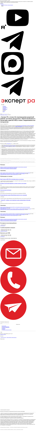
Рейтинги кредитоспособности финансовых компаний (8, 167)
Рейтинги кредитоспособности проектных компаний (8, 168)
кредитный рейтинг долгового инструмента (27, 125)
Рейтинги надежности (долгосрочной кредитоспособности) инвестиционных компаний (13, 219)
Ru (3, 104)
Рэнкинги (4, 108)
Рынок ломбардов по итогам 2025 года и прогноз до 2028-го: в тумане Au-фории (12, 173)
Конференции (5, 109)
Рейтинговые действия (3, 114)
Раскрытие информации (5, 327)
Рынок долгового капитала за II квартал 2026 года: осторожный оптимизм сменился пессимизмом (15, 172)
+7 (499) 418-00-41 (9, 337)
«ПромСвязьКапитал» (18, 126)
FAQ (3, 111)
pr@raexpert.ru (9, 143)
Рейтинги (4, 106)
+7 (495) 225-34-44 (3, 337)
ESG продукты (5, 107)
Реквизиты (3, 328)
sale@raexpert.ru (2, 225)
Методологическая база (5, 326)
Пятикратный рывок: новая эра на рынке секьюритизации (9, 174)
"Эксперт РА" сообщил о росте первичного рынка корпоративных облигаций (15, 200)
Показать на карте (3, 334)
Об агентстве (4, 325)
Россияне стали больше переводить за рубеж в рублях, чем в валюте (13, 183)
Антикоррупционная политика (6, 329)
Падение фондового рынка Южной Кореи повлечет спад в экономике (13, 195)
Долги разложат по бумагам (5, 190)
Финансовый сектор (28, 208)
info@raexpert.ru (14, 337)
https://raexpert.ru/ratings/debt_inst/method (9, 145)
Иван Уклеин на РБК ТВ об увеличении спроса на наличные (12, 179)
